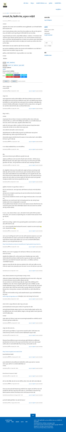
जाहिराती (17, 422)
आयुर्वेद (8, 62)
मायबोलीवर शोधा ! (48, 55)
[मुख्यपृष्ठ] (5, 5)
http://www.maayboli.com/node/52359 (12, 352)
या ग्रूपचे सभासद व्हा (48, 35)
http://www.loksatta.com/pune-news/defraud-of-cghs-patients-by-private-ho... (22, 244)
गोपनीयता (45, 423)
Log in (6, 81)
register (14, 81)
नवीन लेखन (25, 3)
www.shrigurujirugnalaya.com (10, 296)
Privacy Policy (43, 428)
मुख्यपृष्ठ (8, 13)
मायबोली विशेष (58, 3)
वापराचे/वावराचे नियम (38, 423)
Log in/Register (48, 20)
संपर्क (54, 423)
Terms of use (37, 428)
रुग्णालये (9, 65)
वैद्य (12, 65)
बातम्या (22, 422)
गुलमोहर (50, 3)
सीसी (26, 422)
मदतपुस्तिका (58, 9)
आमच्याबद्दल (49, 423)
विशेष (13, 422)
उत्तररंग (4, 69)
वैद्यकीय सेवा (16, 65)
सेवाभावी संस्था (12, 62)
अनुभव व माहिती (21, 65)
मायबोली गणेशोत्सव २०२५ (41, 3)
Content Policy (50, 428)
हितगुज (32, 3)
